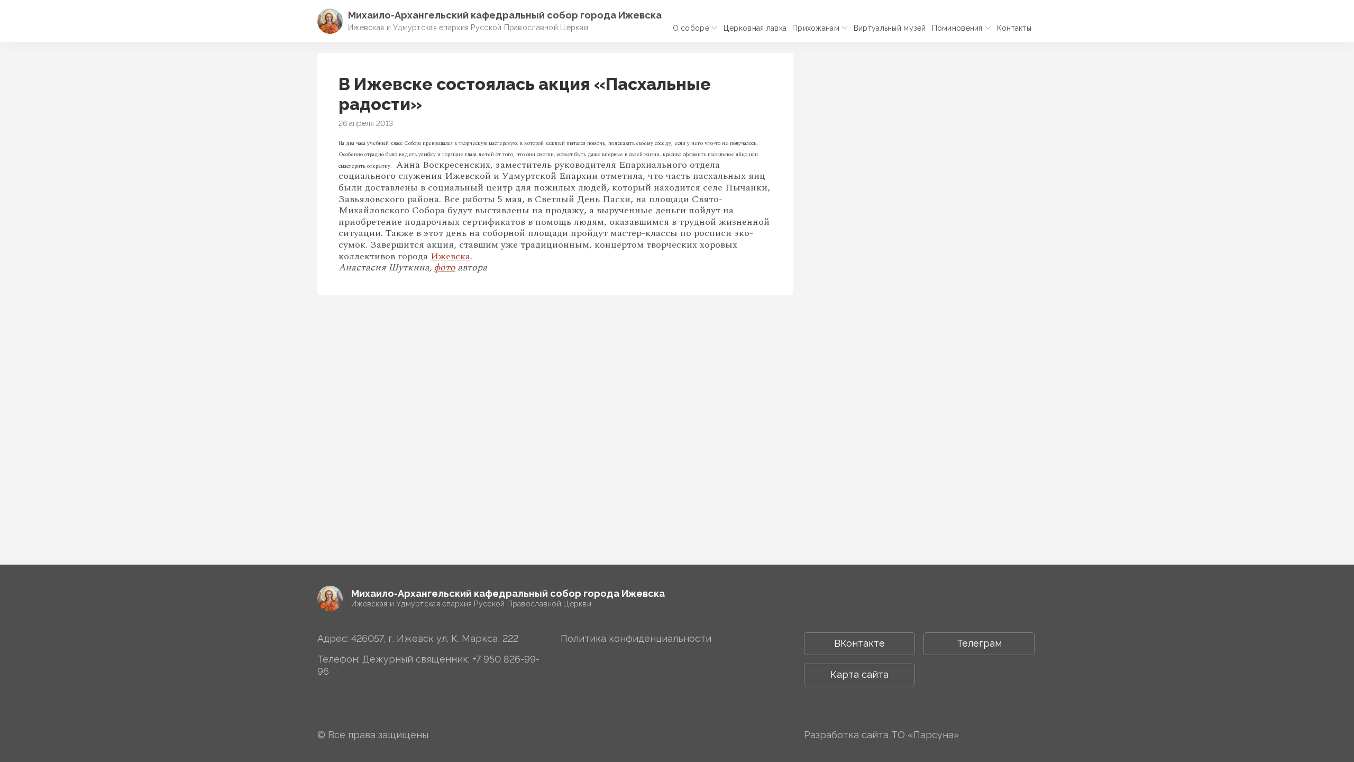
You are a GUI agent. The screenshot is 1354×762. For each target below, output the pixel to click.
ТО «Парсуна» (925, 734)
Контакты (1014, 28)
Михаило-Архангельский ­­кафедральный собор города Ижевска (505, 15)
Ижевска (450, 256)
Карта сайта (859, 674)
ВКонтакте (859, 643)
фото (444, 267)
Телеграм (979, 643)
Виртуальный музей (890, 28)
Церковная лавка (755, 28)
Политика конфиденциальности (636, 638)
